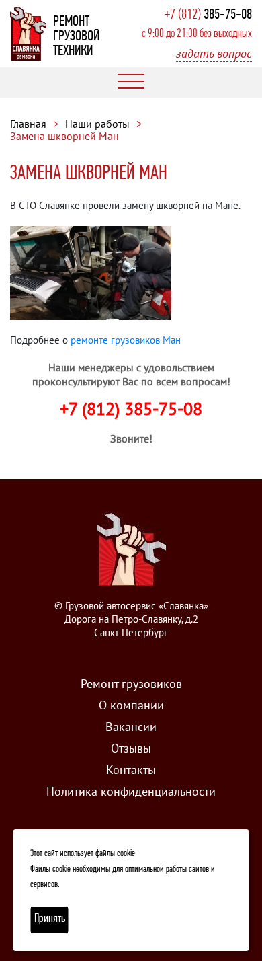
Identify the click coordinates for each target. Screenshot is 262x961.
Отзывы (131, 748)
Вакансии (131, 726)
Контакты (131, 769)
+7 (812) (208, 15)
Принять (49, 919)
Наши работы (97, 123)
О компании (131, 705)
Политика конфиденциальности (131, 791)
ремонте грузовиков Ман (126, 340)
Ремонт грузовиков (131, 683)
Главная (28, 123)
